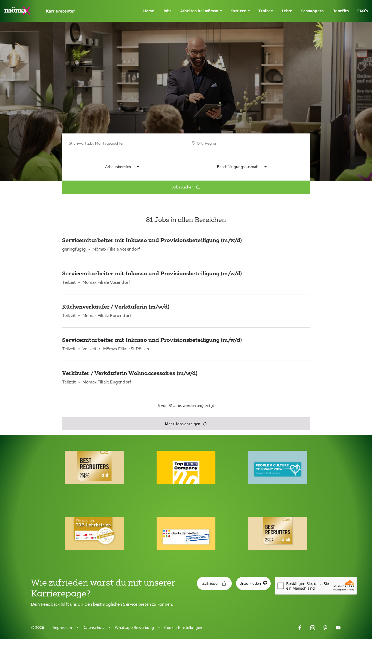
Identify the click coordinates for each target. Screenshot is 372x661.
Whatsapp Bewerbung (134, 627)
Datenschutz (94, 627)
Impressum (62, 627)
